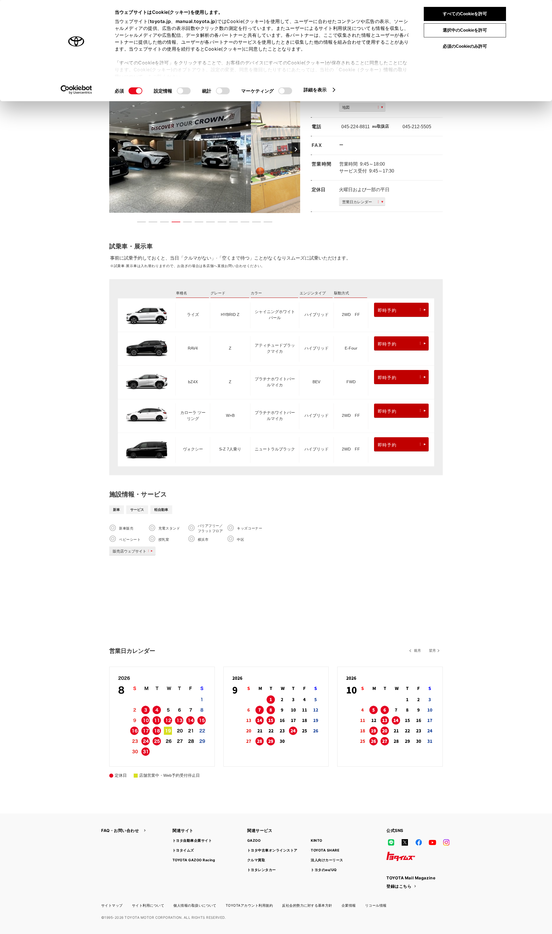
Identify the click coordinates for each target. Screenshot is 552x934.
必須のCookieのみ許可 (465, 46)
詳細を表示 (315, 90)
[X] (404, 842)
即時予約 (387, 310)
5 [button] (184, 223)
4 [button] (173, 223)
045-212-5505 (416, 126)
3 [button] (161, 223)
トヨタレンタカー (261, 870)
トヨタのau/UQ (323, 870)
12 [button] (265, 223)
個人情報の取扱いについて (194, 905)
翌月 (432, 651)
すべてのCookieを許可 (465, 13)
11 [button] (253, 223)
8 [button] (219, 223)
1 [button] (138, 223)
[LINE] (391, 842)
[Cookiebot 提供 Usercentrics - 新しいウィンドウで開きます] (76, 89)
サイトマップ (112, 905)
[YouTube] (432, 842)
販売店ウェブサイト (129, 551)
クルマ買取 (256, 860)
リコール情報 (376, 905)
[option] (204, 149)
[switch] (184, 90)
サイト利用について (148, 905)
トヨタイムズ (183, 850)
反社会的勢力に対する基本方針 (307, 905)
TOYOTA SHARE (325, 850)
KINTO (316, 840)
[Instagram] (446, 842)
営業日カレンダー (357, 202)
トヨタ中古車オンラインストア (272, 850)
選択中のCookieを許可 (465, 30)
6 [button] (196, 223)
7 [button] (207, 223)
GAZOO (253, 840)
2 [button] (150, 223)
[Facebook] (418, 842)
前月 (417, 651)
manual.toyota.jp (195, 21)
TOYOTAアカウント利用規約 (249, 905)
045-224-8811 (355, 126)
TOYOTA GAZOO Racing (193, 860)
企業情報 (349, 905)
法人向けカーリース (327, 860)
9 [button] (230, 223)
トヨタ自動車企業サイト (192, 840)
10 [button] (242, 223)
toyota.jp (160, 21)
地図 (346, 107)
